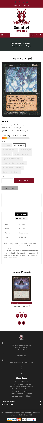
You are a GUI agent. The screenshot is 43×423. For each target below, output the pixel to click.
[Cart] (40, 35)
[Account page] (36, 35)
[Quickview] (17, 316)
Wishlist (26, 5)
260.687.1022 (21, 356)
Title (3, 142)
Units (3, 176)
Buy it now (10, 188)
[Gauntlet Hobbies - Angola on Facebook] (15, 2)
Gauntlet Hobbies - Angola (21, 46)
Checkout (17, 5)
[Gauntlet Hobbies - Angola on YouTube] (23, 2)
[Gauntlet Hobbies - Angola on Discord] (27, 2)
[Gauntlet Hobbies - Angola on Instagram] (19, 2)
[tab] (21, 214)
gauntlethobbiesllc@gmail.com (21, 362)
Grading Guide (26, 131)
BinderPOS (28, 415)
